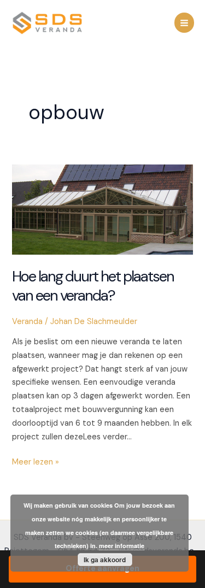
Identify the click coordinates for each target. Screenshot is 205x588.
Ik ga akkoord (105, 560)
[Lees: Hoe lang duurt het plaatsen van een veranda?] (102, 209)
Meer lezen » (35, 462)
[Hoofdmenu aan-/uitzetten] (184, 22)
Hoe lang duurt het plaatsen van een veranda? (93, 286)
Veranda (27, 321)
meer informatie (121, 546)
